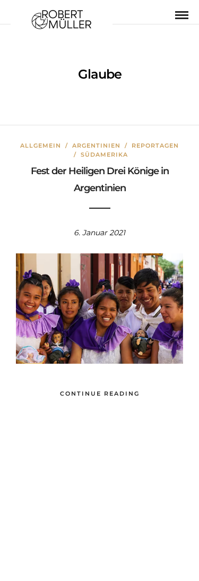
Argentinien (96, 145)
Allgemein (40, 145)
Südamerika (104, 154)
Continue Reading (100, 393)
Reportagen (155, 145)
